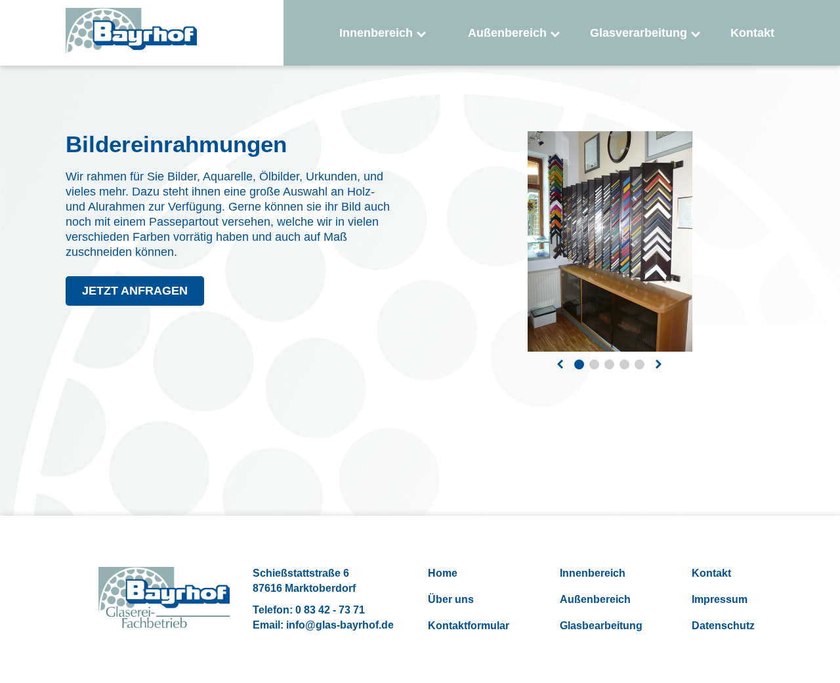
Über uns (451, 599)
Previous (560, 365)
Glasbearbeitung (601, 625)
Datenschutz (723, 625)
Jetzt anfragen (135, 290)
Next (658, 365)
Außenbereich (507, 32)
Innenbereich (376, 32)
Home (442, 573)
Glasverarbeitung (638, 32)
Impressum (719, 599)
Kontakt (752, 32)
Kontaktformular (468, 625)
